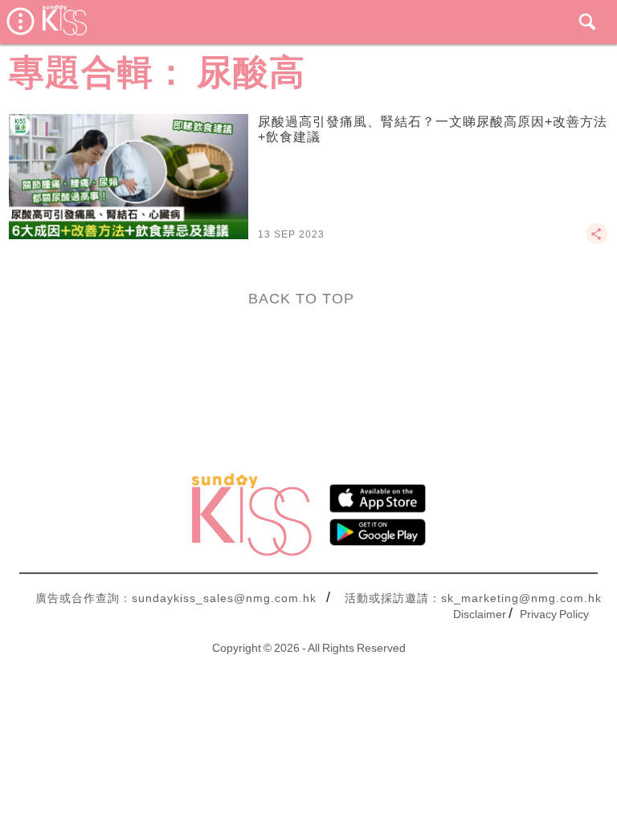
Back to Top (301, 299)
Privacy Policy (554, 614)
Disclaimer (479, 614)
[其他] (597, 241)
